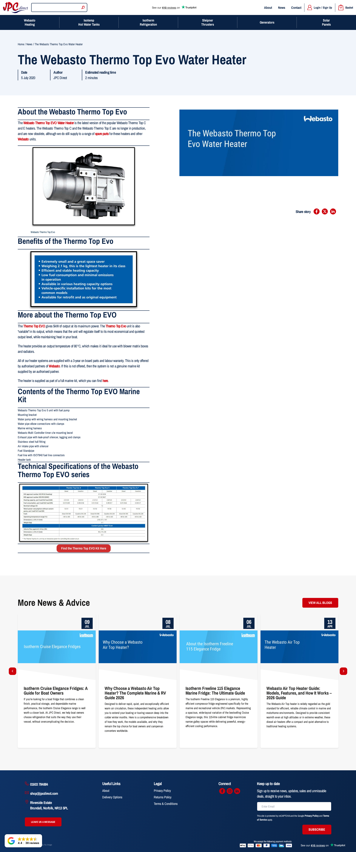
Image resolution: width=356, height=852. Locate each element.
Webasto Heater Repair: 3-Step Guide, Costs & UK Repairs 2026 (296, 616)
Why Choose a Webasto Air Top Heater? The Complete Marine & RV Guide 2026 (55, 618)
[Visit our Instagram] (230, 791)
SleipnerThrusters (207, 22)
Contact (296, 7)
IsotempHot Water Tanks (89, 22)
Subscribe (317, 829)
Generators (267, 22)
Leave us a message (43, 822)
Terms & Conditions (166, 803)
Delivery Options (112, 797)
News (281, 7)
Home (21, 44)
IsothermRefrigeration (148, 22)
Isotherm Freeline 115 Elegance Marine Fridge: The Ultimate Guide (135, 616)
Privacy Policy (162, 790)
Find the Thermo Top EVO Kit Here (83, 548)
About (268, 7)
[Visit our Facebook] (222, 791)
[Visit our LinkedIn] (237, 791)
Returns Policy (162, 797)
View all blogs (320, 602)
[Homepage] (15, 7)
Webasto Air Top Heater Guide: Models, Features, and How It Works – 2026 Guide (218, 618)
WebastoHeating (29, 22)
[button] (23, 840)
